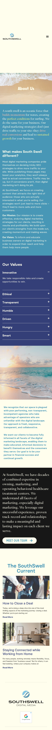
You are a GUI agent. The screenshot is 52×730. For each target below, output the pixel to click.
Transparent (10, 302)
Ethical (7, 294)
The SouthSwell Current (26, 568)
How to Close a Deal (18, 603)
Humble (7, 310)
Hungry (7, 327)
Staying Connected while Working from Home (21, 652)
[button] (47, 36)
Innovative (9, 272)
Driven (6, 319)
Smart (6, 335)
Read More (8, 617)
